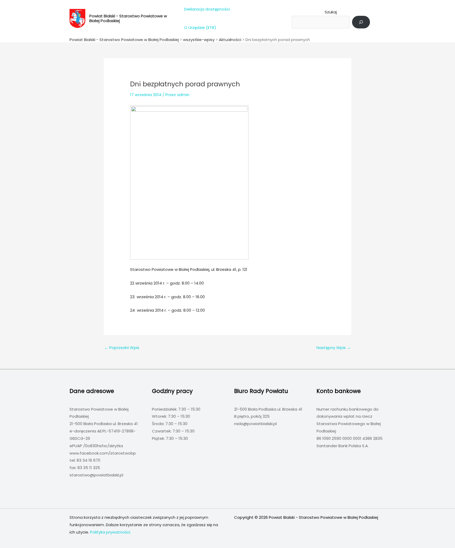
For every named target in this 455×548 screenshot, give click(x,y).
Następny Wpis (333, 347)
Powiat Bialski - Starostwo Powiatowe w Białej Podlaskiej (128, 18)
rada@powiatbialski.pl (255, 423)
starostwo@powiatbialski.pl (96, 475)
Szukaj (331, 12)
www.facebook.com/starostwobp (103, 453)
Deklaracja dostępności (207, 9)
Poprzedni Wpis (121, 347)
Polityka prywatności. (110, 532)
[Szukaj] (361, 22)
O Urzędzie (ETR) (200, 27)
